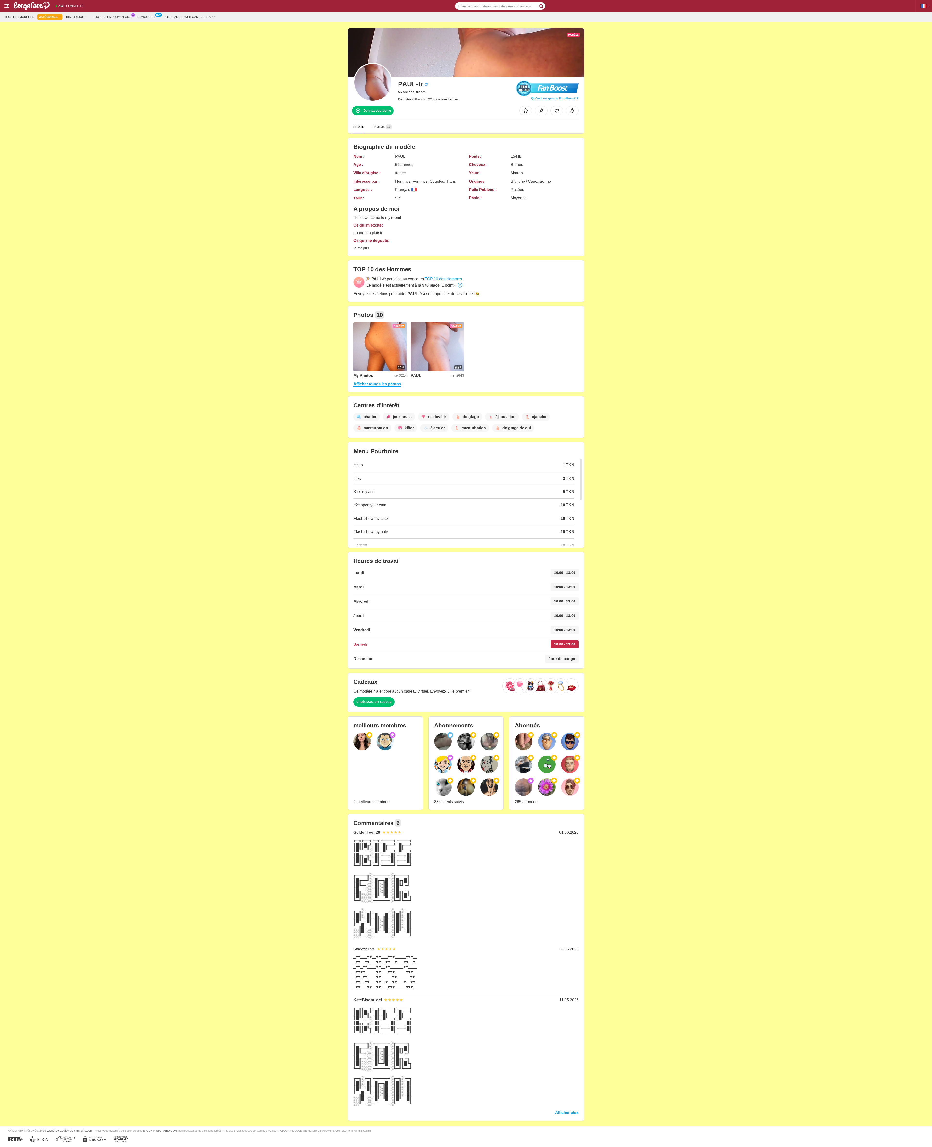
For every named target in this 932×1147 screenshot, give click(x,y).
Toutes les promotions (112, 17)
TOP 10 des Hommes (443, 279)
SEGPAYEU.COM (166, 1130)
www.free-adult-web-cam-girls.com (69, 1130)
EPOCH (147, 1130)
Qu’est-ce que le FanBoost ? (555, 98)
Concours (146, 17)
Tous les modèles (19, 17)
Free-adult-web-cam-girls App (190, 17)
